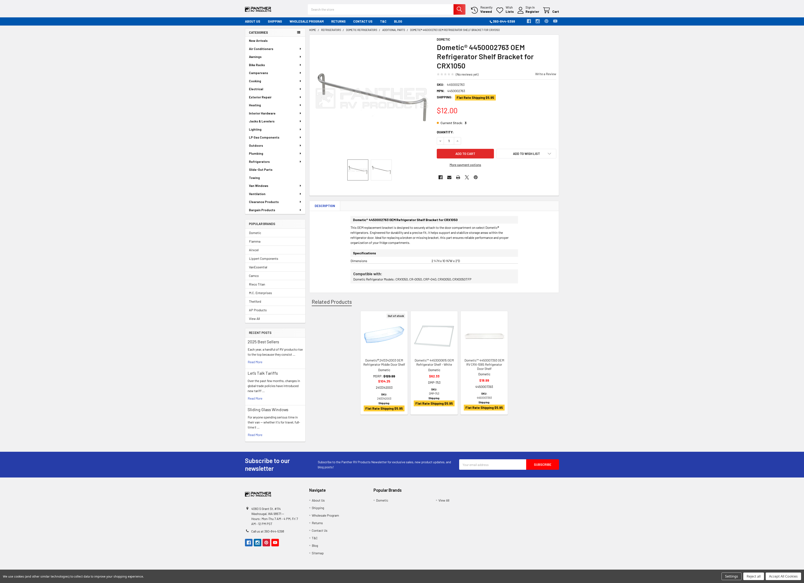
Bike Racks (257, 65)
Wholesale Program (307, 21)
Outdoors (256, 145)
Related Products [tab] (332, 302)
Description (325, 206)
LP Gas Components (264, 137)
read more (255, 362)
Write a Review (545, 74)
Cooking (255, 81)
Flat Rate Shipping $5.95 (475, 97)
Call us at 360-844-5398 (267, 531)
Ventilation (257, 194)
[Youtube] (555, 21)
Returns (338, 21)
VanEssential (258, 267)
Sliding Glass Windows (268, 409)
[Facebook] (529, 21)
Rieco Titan (257, 284)
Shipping (275, 21)
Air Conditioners (261, 49)
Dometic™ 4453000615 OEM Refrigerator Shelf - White (434, 362)
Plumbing (256, 153)
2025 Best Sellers (263, 341)
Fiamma (254, 241)
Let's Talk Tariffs (263, 373)
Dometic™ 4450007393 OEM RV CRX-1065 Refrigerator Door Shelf (484, 364)
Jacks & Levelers (261, 121)
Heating (255, 105)
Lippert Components (263, 258)
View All (254, 318)
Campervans (258, 73)
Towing (254, 178)
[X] (467, 177)
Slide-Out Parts (260, 169)
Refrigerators (259, 161)
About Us (252, 21)
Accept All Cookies (783, 576)
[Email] (449, 177)
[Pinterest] (546, 21)
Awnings (255, 57)
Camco (254, 276)
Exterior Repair (260, 97)
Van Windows (258, 186)
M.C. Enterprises (260, 293)
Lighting (255, 129)
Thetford (255, 301)
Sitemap (318, 553)
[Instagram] (537, 21)
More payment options (465, 165)
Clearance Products (264, 202)
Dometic (255, 233)
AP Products (258, 310)
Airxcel (254, 250)
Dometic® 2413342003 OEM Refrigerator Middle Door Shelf (384, 362)
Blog (398, 21)
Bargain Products (262, 210)
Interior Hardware (262, 113)
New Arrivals (258, 40)
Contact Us (362, 21)
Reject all (754, 576)
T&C (383, 21)
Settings (731, 576)
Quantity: (445, 132)
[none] (372, 97)
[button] (526, 153)
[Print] (458, 177)
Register (532, 11)
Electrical (256, 89)
